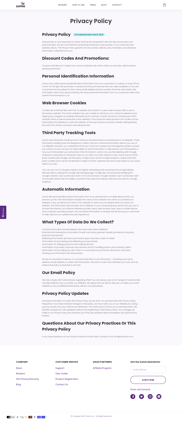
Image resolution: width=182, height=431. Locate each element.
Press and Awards (140, 389)
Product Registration (66, 379)
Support (59, 368)
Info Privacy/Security (27, 379)
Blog (18, 384)
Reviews (20, 373)
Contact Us (61, 384)
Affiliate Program (102, 368)
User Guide (61, 373)
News (19, 368)
